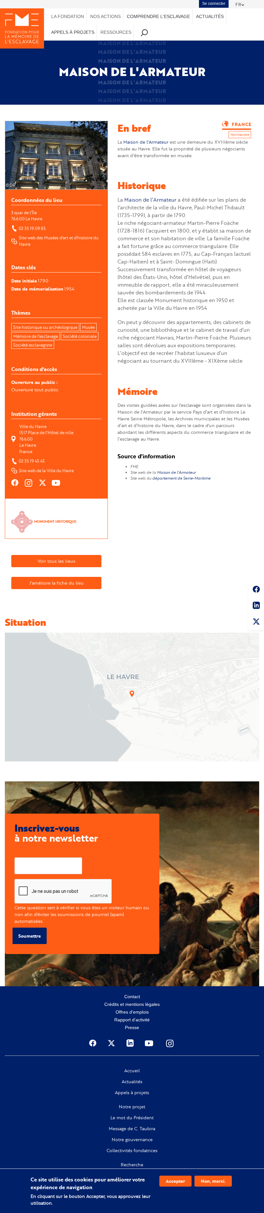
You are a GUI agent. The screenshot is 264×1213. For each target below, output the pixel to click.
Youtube (150, 1043)
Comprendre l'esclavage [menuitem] (158, 16)
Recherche (132, 1164)
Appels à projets (132, 1092)
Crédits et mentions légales (132, 1004)
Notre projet (132, 1106)
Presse (132, 1027)
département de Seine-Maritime (181, 478)
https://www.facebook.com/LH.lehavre (15, 483)
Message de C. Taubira (132, 1128)
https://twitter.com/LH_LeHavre (43, 483)
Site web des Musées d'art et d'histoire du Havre (59, 241)
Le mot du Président (132, 1117)
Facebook (256, 590)
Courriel (23, 852)
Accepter (175, 1181)
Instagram (170, 1043)
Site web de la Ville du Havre (46, 470)
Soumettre (29, 935)
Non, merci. (213, 1181)
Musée (88, 327)
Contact (132, 996)
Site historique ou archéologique (45, 327)
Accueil (132, 1070)
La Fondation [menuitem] (67, 16)
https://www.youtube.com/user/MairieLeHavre (56, 483)
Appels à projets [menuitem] (72, 32)
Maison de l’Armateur (150, 199)
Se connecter (213, 3)
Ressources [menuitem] (115, 32)
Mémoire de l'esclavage (35, 336)
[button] (132, 694)
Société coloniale (80, 336)
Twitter (256, 623)
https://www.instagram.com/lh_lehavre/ (29, 483)
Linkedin (256, 606)
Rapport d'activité (132, 1019)
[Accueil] (22, 28)
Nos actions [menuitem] (105, 16)
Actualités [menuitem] (210, 16)
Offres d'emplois (132, 1012)
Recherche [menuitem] (144, 32)
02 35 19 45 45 (32, 461)
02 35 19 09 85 (32, 228)
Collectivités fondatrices (132, 1150)
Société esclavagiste (32, 345)
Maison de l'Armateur (145, 142)
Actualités (132, 1081)
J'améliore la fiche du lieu (56, 583)
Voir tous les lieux (56, 561)
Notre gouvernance (132, 1139)
